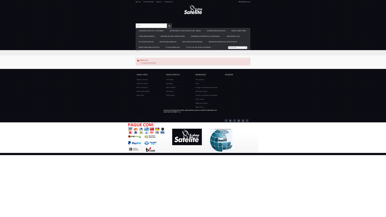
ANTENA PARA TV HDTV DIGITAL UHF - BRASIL (185, 31)
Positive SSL (139, 120)
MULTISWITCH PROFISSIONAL (192, 42)
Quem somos (200, 99)
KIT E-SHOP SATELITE (146, 42)
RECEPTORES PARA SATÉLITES (149, 47)
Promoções (169, 79)
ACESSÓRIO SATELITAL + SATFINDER (151, 31)
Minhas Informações (143, 91)
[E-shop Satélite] (193, 9)
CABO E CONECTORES (238, 31)
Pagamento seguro (202, 103)
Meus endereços (142, 87)
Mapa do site (200, 107)
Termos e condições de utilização (206, 95)
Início (137, 51)
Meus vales (140, 95)
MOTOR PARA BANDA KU (168, 42)
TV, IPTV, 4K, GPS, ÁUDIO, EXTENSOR (198, 47)
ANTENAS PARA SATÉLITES (216, 31)
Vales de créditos (142, 83)
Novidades (169, 83)
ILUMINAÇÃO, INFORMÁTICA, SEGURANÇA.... (205, 36)
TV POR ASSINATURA (172, 47)
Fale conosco (200, 79)
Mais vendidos (171, 87)
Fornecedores (170, 95)
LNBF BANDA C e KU (233, 36)
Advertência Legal (201, 91)
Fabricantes (169, 91)
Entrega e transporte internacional (206, 87)
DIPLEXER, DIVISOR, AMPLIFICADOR (173, 36)
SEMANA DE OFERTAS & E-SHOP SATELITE (223, 42)
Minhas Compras (142, 79)
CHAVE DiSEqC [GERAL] (147, 36)
